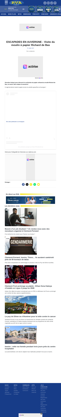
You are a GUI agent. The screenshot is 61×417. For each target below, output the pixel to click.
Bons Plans (12, 14)
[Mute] (23, 9)
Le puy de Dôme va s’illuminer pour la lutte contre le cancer (30, 316)
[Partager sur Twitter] (26, 185)
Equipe (7, 388)
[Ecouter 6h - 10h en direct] (30, 200)
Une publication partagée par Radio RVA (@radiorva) (30, 146)
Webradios (27, 14)
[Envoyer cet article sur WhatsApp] (34, 185)
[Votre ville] (44, 2)
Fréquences (8, 394)
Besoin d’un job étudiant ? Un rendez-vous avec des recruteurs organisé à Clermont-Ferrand (27, 230)
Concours (44, 14)
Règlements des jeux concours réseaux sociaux (44, 392)
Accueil (3, 14)
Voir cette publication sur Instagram (15, 121)
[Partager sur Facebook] (23, 185)
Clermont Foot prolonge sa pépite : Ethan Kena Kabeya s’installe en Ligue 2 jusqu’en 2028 (28, 287)
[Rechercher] (51, 2)
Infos (19, 14)
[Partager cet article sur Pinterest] (30, 185)
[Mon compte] (55, 2)
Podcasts (36, 14)
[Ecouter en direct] (48, 2)
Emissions (25, 388)
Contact (7, 387)
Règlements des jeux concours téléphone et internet (44, 408)
